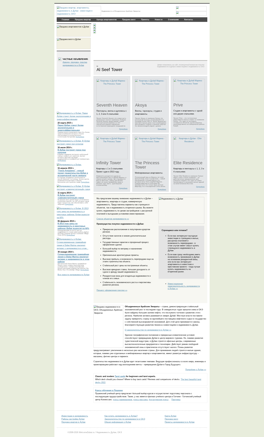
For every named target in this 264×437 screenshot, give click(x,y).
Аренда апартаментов (106, 20)
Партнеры (175, 399)
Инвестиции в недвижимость (74, 416)
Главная (65, 20)
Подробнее (123, 129)
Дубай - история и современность (127, 29)
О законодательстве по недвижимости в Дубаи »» (148, 330)
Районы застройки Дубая (72, 419)
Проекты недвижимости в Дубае (179, 422)
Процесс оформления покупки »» (112, 290)
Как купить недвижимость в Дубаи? (121, 416)
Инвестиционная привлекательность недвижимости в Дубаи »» (184, 286)
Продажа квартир (83, 20)
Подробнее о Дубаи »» (195, 369)
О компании (173, 20)
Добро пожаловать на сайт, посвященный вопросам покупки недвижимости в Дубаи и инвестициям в (180, 66)
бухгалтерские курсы (158, 399)
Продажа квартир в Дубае (73, 422)
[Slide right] (204, 42)
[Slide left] (97, 42)
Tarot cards (120, 376)
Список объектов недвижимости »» (113, 219)
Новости (158, 20)
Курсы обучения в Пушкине (109, 390)
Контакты (188, 20)
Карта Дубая (170, 416)
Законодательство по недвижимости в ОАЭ (125, 419)
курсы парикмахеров (122, 399)
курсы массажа (140, 399)
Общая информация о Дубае (118, 422)
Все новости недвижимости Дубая (73, 275)
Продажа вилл (129, 20)
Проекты (145, 20)
